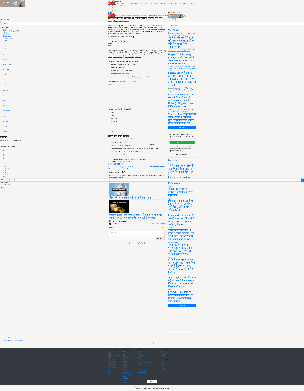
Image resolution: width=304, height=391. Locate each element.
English (110, 352)
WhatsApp (163, 370)
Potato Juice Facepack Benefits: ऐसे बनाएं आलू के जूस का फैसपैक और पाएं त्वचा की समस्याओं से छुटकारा (136, 216)
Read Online (141, 352)
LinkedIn (163, 366)
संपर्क (4, 176)
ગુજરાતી (110, 373)
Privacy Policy (139, 387)
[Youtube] (4, 158)
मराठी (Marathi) (112, 358)
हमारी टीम (5, 174)
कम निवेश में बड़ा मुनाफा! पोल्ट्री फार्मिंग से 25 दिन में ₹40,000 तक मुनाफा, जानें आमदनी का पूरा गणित (180, 249)
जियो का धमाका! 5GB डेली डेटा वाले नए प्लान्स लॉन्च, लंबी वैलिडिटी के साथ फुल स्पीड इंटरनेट (180, 205)
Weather (170, 228)
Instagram (163, 368)
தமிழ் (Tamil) (111, 359)
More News (182, 306)
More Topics (6, 184)
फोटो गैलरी (5, 165)
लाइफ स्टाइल (143, 16)
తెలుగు (110, 371)
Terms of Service (148, 387)
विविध (150, 16)
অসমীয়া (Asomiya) (112, 367)
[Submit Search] (302, 180)
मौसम (120, 3)
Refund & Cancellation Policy (161, 387)
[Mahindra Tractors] (189, 16)
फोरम (4, 170)
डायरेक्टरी (123, 5)
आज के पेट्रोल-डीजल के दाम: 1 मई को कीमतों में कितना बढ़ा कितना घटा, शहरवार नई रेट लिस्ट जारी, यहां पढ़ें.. (182, 282)
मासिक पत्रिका (117, 5)
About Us (163, 352)
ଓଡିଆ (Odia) (111, 365)
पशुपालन (137, 3)
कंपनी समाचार (183, 3)
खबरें (124, 352)
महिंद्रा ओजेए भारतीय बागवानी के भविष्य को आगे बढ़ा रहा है (180, 192)
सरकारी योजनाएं (131, 3)
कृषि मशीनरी (6, 35)
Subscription (141, 354)
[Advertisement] (182, 319)
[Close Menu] (0, 21)
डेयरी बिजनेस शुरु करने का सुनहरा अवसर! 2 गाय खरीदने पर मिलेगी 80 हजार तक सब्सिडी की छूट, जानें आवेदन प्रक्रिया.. (181, 266)
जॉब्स (153, 345)
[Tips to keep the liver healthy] (119, 190)
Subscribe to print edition (145, 362)
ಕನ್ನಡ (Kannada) (112, 363)
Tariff (139, 358)
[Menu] (109, 1)
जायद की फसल (7, 37)
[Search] (113, 7)
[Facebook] (3, 150)
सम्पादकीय (189, 3)
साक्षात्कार (177, 3)
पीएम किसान (6, 41)
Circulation (141, 356)
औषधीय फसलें (126, 361)
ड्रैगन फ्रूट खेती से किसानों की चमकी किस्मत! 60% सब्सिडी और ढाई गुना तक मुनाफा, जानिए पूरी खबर (181, 220)
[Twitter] (3, 154)
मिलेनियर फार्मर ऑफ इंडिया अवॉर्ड (11, 31)
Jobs (148, 16)
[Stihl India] (175, 16)
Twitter (163, 364)
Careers (163, 356)
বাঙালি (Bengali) (112, 361)
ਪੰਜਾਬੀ (109, 369)
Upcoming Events (142, 370)
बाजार (169, 3)
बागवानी (141, 3)
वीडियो (112, 5)
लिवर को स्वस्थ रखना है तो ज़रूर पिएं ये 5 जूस (130, 198)
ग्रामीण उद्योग (150, 3)
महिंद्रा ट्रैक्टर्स (6, 33)
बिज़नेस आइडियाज (7, 39)
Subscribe (152, 144)
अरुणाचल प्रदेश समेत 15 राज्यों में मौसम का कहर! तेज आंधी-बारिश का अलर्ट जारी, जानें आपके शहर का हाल (181, 234)
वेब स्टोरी (155, 3)
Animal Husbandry (173, 242)
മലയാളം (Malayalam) (114, 356)
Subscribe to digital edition (145, 364)
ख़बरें (118, 3)
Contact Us (164, 354)
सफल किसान (164, 3)
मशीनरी (145, 3)
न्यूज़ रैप (116, 16)
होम (115, 3)
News (169, 198)
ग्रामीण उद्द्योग (126, 373)
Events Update (142, 372)
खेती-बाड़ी (124, 3)
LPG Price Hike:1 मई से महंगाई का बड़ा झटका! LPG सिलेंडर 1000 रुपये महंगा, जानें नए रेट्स (181, 296)
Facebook (163, 362)
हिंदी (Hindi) (111, 354)
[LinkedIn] (3, 156)
